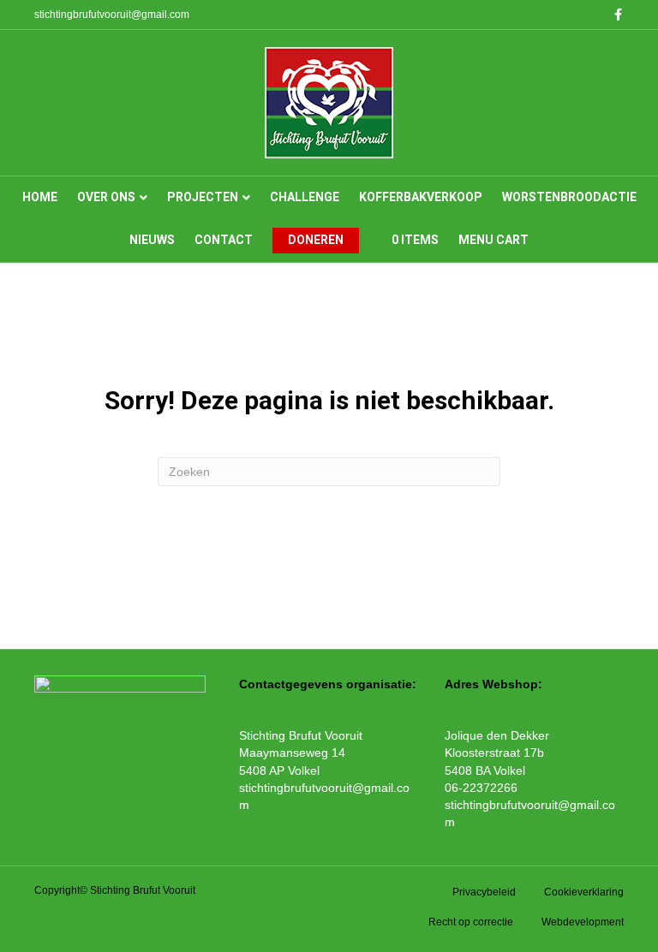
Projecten (202, 197)
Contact (223, 240)
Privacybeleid (484, 892)
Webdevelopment (582, 922)
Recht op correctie (470, 922)
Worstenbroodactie (569, 197)
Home (39, 197)
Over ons (106, 197)
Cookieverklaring (584, 892)
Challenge (304, 197)
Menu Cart (493, 240)
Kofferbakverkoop (420, 197)
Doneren (316, 240)
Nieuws (152, 240)
